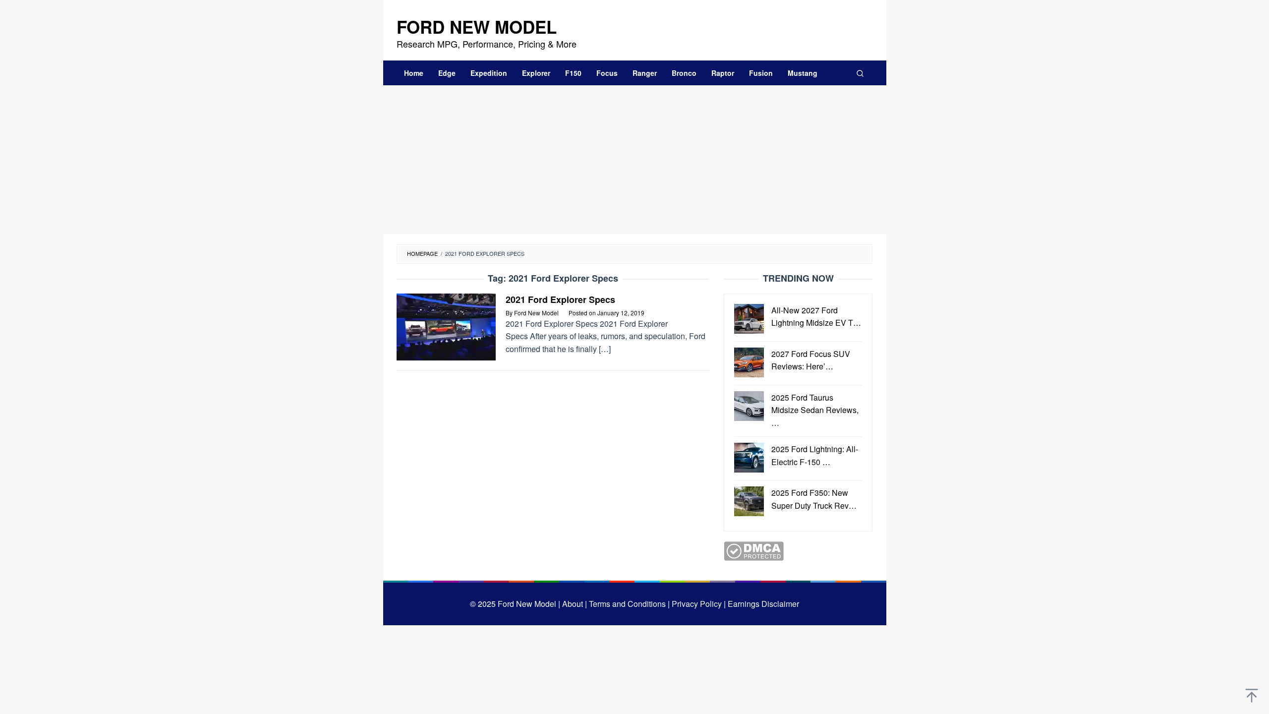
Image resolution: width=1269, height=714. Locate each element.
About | (574, 603)
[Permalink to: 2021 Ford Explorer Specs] (446, 325)
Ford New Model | (529, 603)
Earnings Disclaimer (762, 603)
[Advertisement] (634, 159)
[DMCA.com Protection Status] (754, 550)
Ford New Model (477, 26)
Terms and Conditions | (628, 603)
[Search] (860, 72)
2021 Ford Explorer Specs (560, 299)
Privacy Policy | (698, 603)
